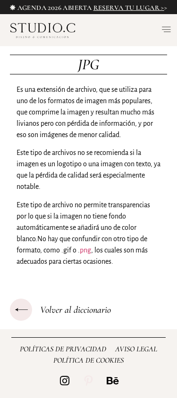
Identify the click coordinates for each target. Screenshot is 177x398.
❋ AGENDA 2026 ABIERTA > (88, 8)
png (85, 250)
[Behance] (112, 380)
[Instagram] (64, 380)
